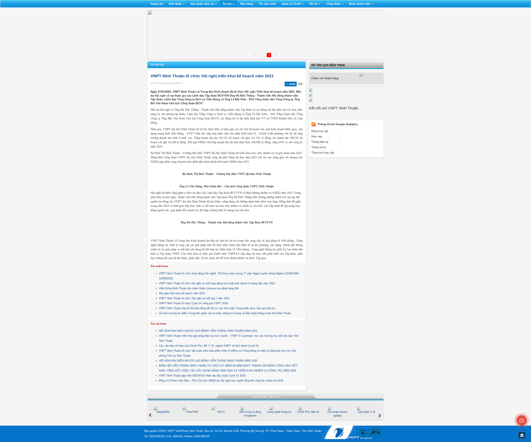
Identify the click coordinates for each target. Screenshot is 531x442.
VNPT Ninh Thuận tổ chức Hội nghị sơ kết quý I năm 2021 (194, 298)
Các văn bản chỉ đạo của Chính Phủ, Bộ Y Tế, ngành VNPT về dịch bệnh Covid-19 (208, 345)
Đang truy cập (319, 131)
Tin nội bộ (157, 64)
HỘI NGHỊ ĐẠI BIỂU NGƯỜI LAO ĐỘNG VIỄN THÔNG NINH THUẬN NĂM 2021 (208, 330)
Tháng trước (318, 147)
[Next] (379, 416)
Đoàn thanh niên (360, 3)
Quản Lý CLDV (292, 3)
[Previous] (150, 415)
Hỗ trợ (313, 3)
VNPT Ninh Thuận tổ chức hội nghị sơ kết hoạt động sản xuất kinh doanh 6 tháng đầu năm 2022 (217, 283)
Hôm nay (316, 136)
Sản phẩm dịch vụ (202, 3)
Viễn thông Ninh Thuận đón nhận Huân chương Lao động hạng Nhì (199, 288)
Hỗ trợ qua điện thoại (328, 65)
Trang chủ (156, 3)
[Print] (301, 83)
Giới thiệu (176, 3)
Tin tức (228, 3)
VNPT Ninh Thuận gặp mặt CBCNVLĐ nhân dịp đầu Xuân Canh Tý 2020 (202, 375)
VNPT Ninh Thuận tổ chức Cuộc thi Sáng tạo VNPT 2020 (193, 303)
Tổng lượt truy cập (322, 152)
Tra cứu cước (267, 3)
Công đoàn (333, 3)
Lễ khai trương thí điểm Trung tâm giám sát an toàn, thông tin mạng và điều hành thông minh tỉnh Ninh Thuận (225, 313)
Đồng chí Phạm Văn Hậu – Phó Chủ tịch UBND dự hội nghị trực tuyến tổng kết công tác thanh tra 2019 (221, 380)
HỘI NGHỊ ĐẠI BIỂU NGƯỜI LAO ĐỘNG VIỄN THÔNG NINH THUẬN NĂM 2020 (208, 360)
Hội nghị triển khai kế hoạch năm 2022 (182, 293)
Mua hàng (246, 3)
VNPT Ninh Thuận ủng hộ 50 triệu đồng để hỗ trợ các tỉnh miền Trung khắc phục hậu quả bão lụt (217, 308)
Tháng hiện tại (319, 141)
